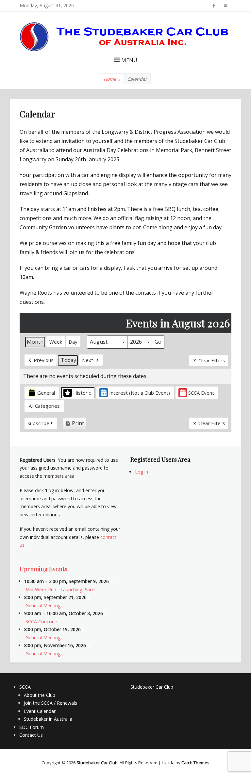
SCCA (25, 687)
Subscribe (38, 423)
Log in (141, 472)
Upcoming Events (43, 569)
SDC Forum (31, 727)
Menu (129, 60)
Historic (82, 392)
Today (68, 360)
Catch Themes (195, 763)
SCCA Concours (42, 621)
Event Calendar (40, 711)
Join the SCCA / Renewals (50, 703)
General (46, 392)
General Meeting (42, 605)
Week (55, 341)
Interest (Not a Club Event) (139, 392)
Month (35, 341)
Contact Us (31, 735)
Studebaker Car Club (151, 687)
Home (112, 79)
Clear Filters (211, 360)
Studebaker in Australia (48, 719)
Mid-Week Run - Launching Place (60, 589)
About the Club (39, 695)
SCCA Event (201, 392)
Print (74, 424)
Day (73, 341)
